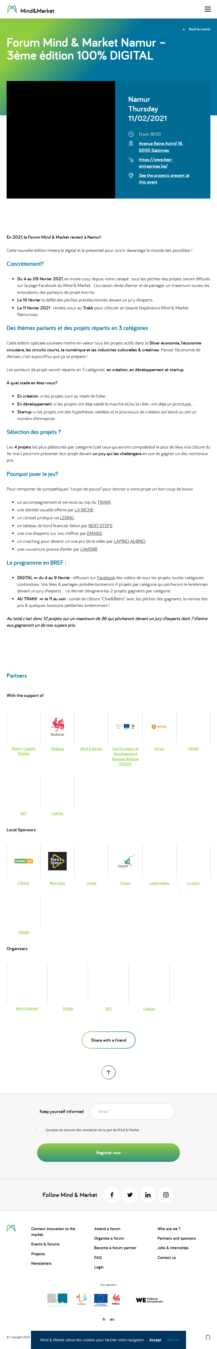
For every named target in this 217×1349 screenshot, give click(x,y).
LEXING (67, 518)
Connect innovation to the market (53, 1231)
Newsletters (41, 1263)
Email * (104, 1111)
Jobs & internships (173, 1248)
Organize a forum (109, 1238)
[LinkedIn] (148, 1195)
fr (104, 1319)
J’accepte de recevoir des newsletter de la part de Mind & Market (92, 1130)
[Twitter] (130, 1195)
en (112, 1319)
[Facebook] (112, 1195)
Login (98, 1267)
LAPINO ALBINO (130, 541)
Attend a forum (107, 1229)
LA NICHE (84, 510)
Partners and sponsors (176, 1238)
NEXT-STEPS (100, 525)
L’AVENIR (88, 549)
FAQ (98, 1257)
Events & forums (45, 1244)
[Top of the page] (108, 1072)
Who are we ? (168, 1229)
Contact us (166, 1257)
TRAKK (104, 502)
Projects (38, 1254)
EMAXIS (94, 533)
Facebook (106, 577)
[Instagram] (166, 1195)
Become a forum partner (115, 1248)
